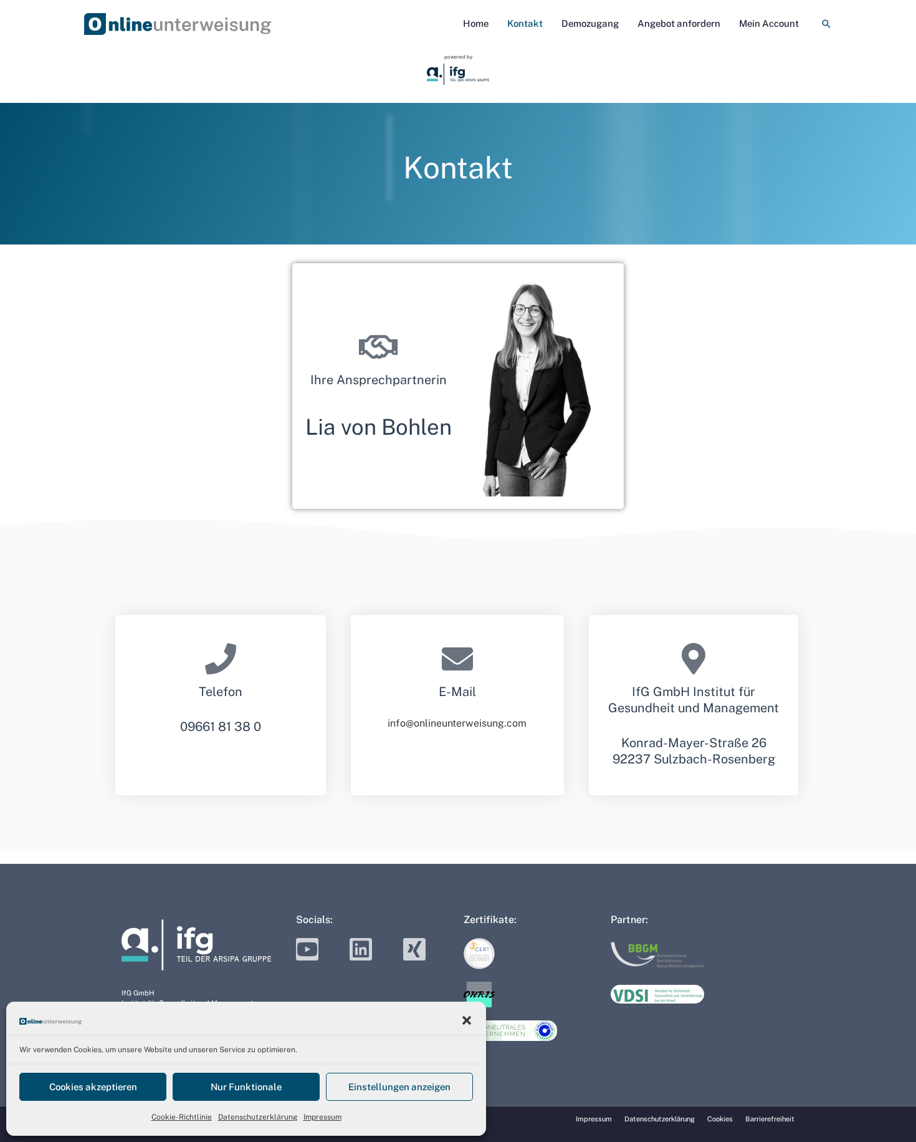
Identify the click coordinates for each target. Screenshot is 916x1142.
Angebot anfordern (678, 23)
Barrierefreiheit (769, 1119)
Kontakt (525, 23)
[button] (466, 1020)
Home (476, 23)
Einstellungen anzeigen (399, 1087)
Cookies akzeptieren (93, 1087)
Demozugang (590, 23)
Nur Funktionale (246, 1087)
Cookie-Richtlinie (181, 1117)
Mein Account (769, 23)
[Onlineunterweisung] (50, 1021)
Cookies (720, 1119)
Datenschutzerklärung (257, 1117)
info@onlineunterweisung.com (457, 723)
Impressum (322, 1117)
